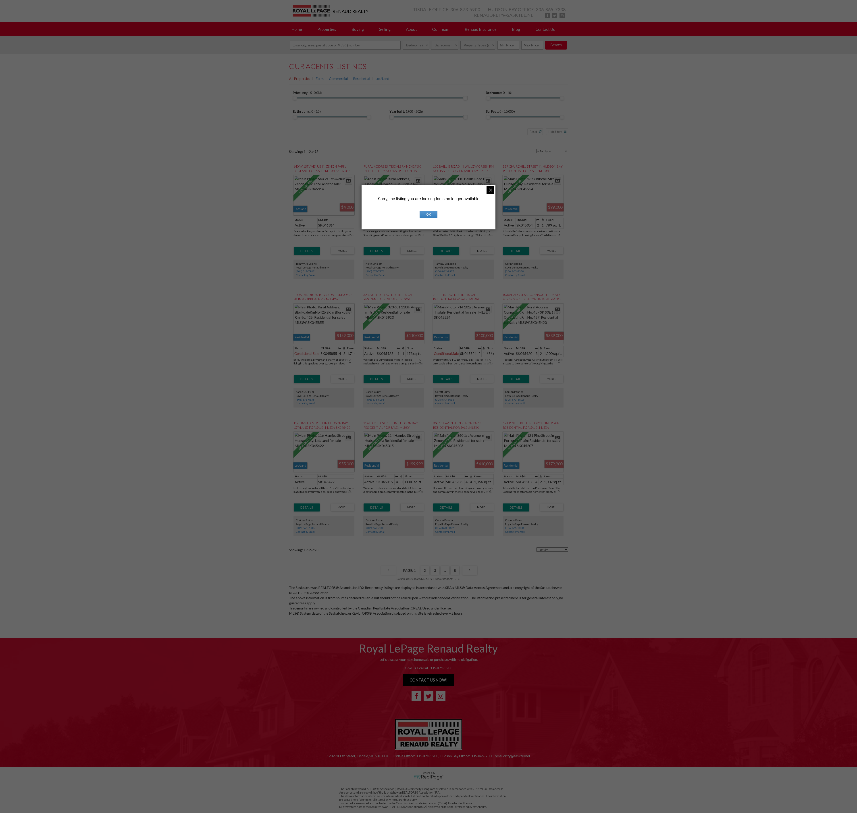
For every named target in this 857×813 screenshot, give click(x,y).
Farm (320, 78)
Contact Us (545, 29)
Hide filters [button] (555, 131)
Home (296, 29)
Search (556, 45)
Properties (326, 29)
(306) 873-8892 (514, 399)
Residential (361, 78)
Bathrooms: (307, 111)
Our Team (440, 29)
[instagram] (562, 15)
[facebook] (547, 15)
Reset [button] (533, 131)
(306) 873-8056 (375, 399)
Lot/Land (382, 78)
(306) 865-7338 (514, 271)
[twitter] (554, 15)
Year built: (406, 111)
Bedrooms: (499, 93)
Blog (516, 29)
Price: (308, 93)
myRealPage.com (429, 777)
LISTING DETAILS (307, 251)
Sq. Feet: (501, 111)
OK (428, 214)
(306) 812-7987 (305, 271)
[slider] (295, 98)
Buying (358, 29)
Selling (385, 29)
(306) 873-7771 (375, 271)
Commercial (338, 78)
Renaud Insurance (481, 29)
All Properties (299, 78)
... (445, 570)
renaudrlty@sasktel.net (505, 15)
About (411, 29)
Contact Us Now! (428, 680)
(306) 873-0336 (305, 399)
